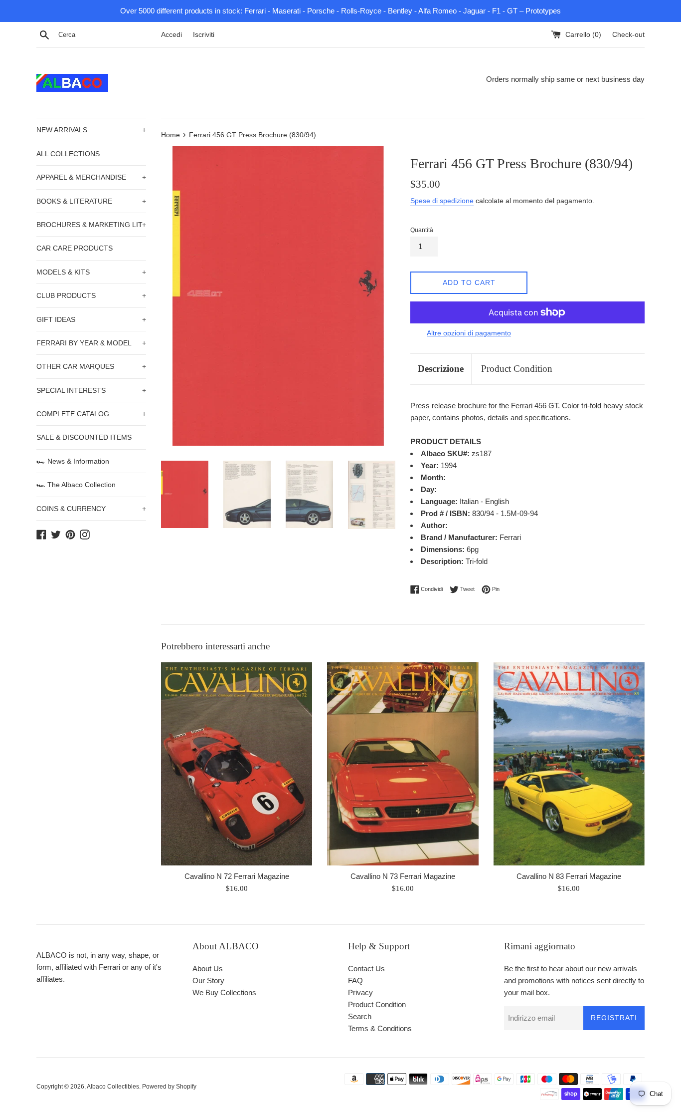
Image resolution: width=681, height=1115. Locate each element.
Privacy (360, 992)
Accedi (171, 34)
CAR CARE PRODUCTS (74, 248)
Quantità (421, 230)
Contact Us (366, 968)
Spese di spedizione (442, 201)
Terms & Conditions (380, 1028)
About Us (207, 968)
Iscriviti (203, 34)
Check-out (628, 34)
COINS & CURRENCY (91, 509)
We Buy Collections (224, 992)
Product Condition (516, 368)
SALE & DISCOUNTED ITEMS (84, 437)
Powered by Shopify (169, 1086)
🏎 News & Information (72, 461)
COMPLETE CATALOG (91, 414)
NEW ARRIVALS (91, 130)
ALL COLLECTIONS (68, 154)
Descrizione (441, 368)
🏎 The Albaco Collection (76, 485)
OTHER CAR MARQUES (91, 366)
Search (359, 1016)
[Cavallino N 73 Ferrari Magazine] (402, 763)
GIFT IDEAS (91, 319)
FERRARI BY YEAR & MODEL (91, 343)
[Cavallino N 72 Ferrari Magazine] (236, 763)
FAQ (355, 980)
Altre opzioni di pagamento (469, 333)
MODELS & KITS (91, 272)
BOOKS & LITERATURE (91, 201)
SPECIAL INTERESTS (91, 390)
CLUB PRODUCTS (91, 295)
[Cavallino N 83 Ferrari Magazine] (569, 763)
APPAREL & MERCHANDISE (91, 177)
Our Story (208, 980)
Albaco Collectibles (113, 1086)
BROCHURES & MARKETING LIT (91, 225)
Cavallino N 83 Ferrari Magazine (568, 876)
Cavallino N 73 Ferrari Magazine (402, 876)
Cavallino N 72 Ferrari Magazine (236, 876)
